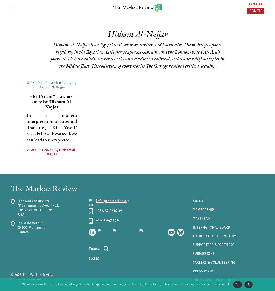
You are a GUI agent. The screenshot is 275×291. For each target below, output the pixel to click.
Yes (237, 284)
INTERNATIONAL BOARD (211, 227)
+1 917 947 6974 (108, 221)
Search (94, 248)
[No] (269, 284)
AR (261, 4)
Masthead (201, 219)
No (249, 284)
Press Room (203, 271)
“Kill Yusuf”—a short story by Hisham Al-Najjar (52, 102)
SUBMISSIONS (204, 254)
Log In (94, 258)
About (198, 201)
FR (255, 4)
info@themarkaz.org (113, 201)
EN (250, 4)
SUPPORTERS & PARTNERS (213, 245)
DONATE (255, 11)
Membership (203, 210)
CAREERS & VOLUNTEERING (214, 262)
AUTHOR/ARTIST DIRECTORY (215, 236)
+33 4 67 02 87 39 (109, 211)
